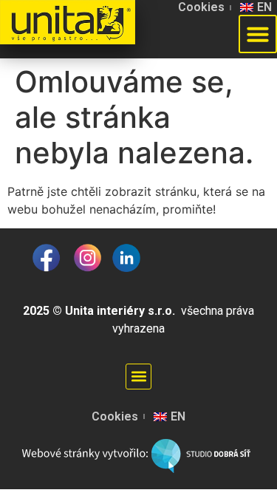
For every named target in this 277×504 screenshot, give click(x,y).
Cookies (201, 7)
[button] (138, 376)
